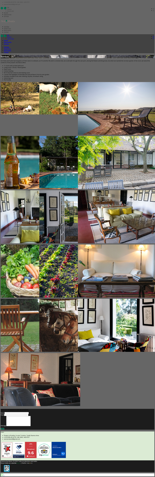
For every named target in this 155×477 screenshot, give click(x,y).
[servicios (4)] (40, 188)
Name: (3, 413)
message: (3, 426)
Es (153, 10)
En (153, 9)
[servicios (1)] (25, 114)
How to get (10, 11)
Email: (2, 415)
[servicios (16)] (40, 406)
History (9, 9)
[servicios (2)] (63, 114)
